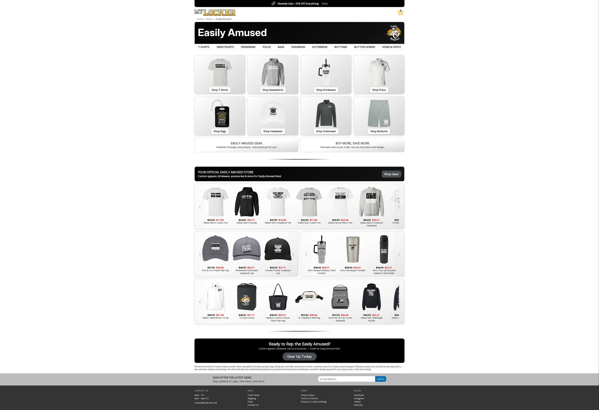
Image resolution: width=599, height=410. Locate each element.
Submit (380, 379)
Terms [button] (325, 3)
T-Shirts (203, 47)
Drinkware (248, 47)
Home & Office (391, 47)
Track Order (254, 395)
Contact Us (253, 404)
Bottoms (340, 47)
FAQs (250, 401)
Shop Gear (391, 174)
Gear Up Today (299, 356)
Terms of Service (309, 398)
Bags (281, 47)
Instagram (359, 398)
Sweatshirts (225, 47)
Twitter (357, 401)
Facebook (359, 395)
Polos (267, 47)
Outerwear (319, 47)
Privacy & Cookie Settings (314, 401)
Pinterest (358, 404)
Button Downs (364, 47)
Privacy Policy (307, 395)
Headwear (298, 47)
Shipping (252, 398)
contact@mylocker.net (206, 402)
